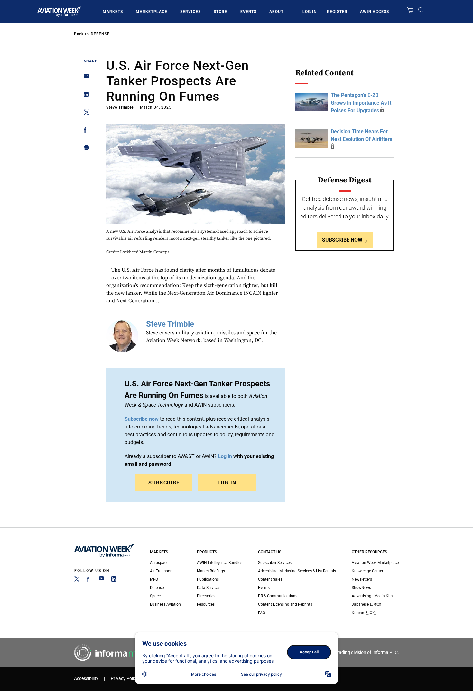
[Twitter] (76, 580)
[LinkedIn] (113, 580)
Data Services (208, 587)
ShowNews (361, 587)
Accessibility (86, 678)
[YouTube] (101, 580)
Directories (206, 596)
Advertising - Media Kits (372, 596)
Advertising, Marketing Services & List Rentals (297, 571)
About (276, 11)
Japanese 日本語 (366, 604)
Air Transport (161, 571)
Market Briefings (211, 571)
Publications (208, 579)
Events (248, 11)
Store (220, 11)
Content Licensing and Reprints (285, 604)
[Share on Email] (84, 78)
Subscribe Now (342, 240)
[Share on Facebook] (84, 131)
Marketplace (151, 11)
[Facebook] (89, 580)
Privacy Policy (124, 678)
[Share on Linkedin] (84, 96)
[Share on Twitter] (84, 113)
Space (155, 596)
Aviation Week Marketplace (375, 562)
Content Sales (270, 579)
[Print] (84, 149)
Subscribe (164, 483)
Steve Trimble (120, 107)
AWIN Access (374, 11)
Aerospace (159, 562)
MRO (154, 579)
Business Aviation (165, 604)
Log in (225, 456)
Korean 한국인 (364, 613)
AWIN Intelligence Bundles (219, 562)
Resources (206, 604)
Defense (100, 34)
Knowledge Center (367, 571)
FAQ (261, 613)
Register (337, 11)
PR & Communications (277, 596)
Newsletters (362, 579)
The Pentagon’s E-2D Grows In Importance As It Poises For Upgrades (361, 103)
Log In (309, 11)
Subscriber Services (275, 562)
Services (190, 11)
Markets (113, 11)
